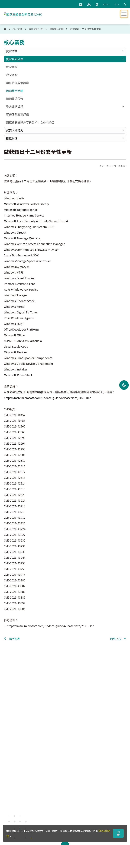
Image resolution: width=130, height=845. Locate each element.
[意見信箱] (80, 4)
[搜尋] (125, 4)
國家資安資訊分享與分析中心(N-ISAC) (30, 122)
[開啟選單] (123, 13)
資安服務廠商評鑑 (17, 114)
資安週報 (11, 67)
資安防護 (11, 51)
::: (73, 4)
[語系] (106, 4)
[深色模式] (124, 385)
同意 (118, 833)
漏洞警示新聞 (56, 29)
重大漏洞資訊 (14, 106)
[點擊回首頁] (23, 14)
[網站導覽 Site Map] (89, 4)
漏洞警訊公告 (14, 98)
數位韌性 (11, 138)
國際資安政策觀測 (17, 83)
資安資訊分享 (14, 59)
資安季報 (11, 75)
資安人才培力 (14, 130)
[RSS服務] (97, 4)
